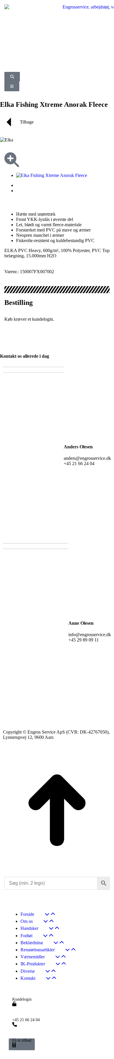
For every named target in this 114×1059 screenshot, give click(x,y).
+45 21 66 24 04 (26, 1020)
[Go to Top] (57, 865)
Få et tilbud (21, 1040)
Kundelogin (22, 999)
